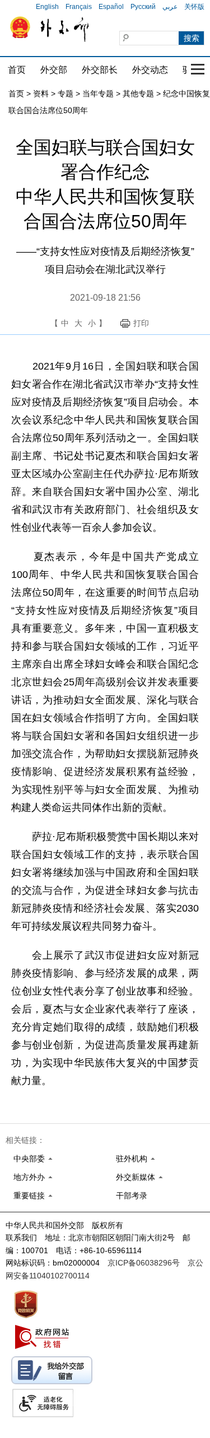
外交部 (53, 69)
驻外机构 (131, 1158)
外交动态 (150, 69)
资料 (41, 93)
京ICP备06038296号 (144, 1262)
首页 (17, 69)
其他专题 (138, 93)
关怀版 (194, 7)
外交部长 (100, 69)
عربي (170, 7)
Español (111, 7)
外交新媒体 (135, 1177)
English (47, 7)
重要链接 (29, 1195)
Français (79, 7)
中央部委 (29, 1158)
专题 (65, 93)
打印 (141, 323)
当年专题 (98, 93)
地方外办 (29, 1177)
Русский (143, 7)
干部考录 (131, 1195)
